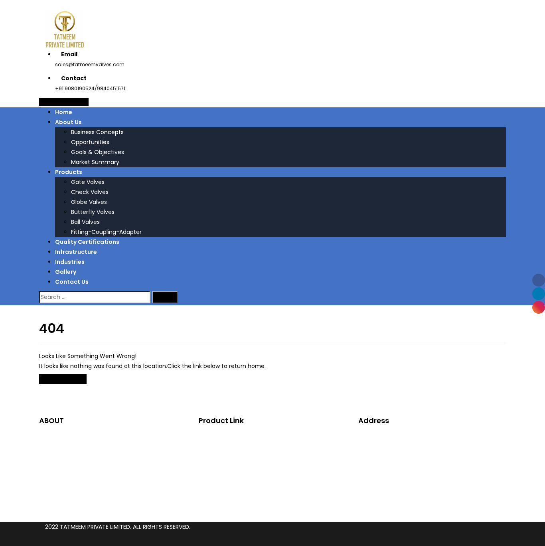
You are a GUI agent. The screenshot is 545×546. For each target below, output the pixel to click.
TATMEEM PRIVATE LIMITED (95, 527)
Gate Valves (88, 182)
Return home (63, 379)
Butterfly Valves (93, 212)
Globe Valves (89, 202)
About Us (68, 122)
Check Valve (232, 443)
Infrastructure (76, 252)
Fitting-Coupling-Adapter (106, 232)
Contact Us (72, 282)
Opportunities (90, 142)
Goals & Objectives (97, 152)
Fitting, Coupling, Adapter (249, 483)
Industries (70, 262)
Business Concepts (97, 132)
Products (68, 172)
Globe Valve (231, 453)
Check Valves (90, 192)
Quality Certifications (87, 242)
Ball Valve (228, 473)
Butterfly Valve (235, 463)
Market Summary (95, 162)
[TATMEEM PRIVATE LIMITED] (64, 29)
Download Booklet (64, 102)
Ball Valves (85, 222)
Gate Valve (230, 433)
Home (63, 112)
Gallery (65, 272)
